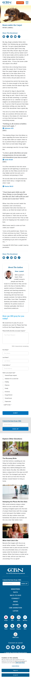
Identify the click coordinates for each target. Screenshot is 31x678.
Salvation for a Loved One (11, 378)
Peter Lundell (8, 28)
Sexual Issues (8, 398)
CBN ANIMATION (15, 608)
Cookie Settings (15, 666)
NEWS (15, 601)
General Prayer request (11, 375)
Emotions (7, 391)
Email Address (6, 365)
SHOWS (15, 604)
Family (6, 388)
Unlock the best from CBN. (12, 421)
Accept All (15, 675)
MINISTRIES (15, 589)
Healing (7, 382)
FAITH (15, 592)
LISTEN (15, 611)
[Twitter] (7, 36)
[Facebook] (4, 36)
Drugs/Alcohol (8, 395)
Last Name (5, 357)
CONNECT (15, 598)
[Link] (19, 36)
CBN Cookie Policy (20, 662)
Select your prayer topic (9, 373)
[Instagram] (18, 647)
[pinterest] (11, 36)
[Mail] (15, 36)
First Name (5, 350)
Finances (7, 385)
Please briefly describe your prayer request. (14, 331)
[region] (15, 665)
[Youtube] (8, 647)
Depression (8, 401)
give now (20, 2)
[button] (26, 2)
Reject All (15, 670)
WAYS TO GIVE (15, 595)
